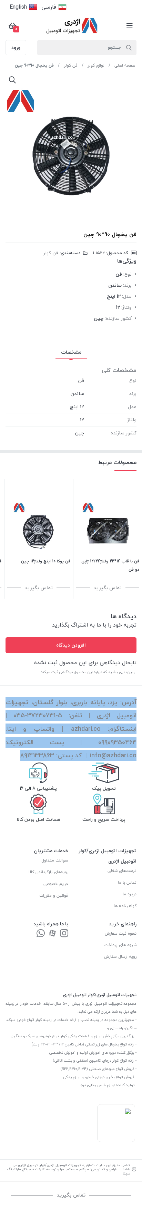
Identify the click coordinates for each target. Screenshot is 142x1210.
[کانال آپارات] (52, 933)
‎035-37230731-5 (37, 715)
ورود (15, 47)
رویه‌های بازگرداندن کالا (48, 872)
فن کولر (71, 65)
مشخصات (71, 352)
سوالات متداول (54, 860)
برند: (127, 285)
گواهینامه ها (125, 905)
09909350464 (117, 742)
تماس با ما (127, 882)
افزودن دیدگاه (71, 645)
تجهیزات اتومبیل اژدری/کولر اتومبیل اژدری (49, 1165)
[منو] (129, 25)
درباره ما (129, 894)
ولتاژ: (126, 307)
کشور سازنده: (118, 318)
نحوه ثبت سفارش (120, 933)
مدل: (127, 296)
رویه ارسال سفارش (120, 956)
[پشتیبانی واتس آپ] (41, 933)
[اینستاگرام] (64, 933)
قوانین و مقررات (53, 895)
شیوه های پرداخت (120, 944)
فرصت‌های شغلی (122, 870)
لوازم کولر (96, 65)
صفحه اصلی (124, 65)
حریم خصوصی (55, 883)
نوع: (127, 274)
